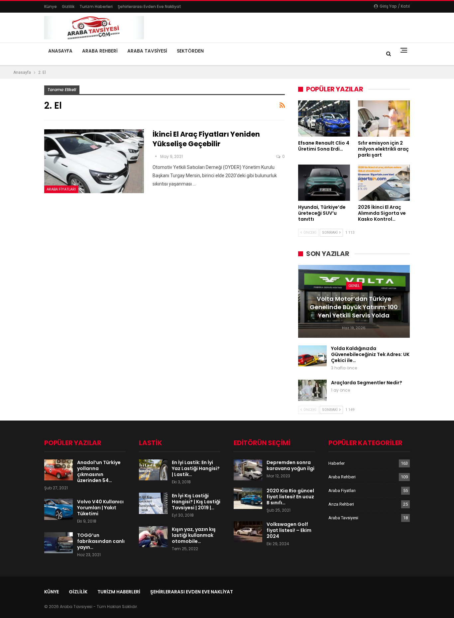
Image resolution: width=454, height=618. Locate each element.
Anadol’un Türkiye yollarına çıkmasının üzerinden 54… (99, 471)
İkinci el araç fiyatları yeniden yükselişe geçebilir (206, 139)
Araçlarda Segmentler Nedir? (366, 382)
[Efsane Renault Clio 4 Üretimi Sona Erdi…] (324, 118)
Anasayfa (60, 51)
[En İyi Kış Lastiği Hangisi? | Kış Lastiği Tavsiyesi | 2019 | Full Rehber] (153, 503)
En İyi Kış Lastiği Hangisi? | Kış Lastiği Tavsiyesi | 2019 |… (196, 501)
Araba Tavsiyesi (147, 51)
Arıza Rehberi (341, 504)
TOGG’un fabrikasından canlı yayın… (101, 541)
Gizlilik (68, 6)
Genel (354, 285)
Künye (50, 6)
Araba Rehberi (100, 51)
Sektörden (190, 51)
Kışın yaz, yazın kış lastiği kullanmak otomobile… (194, 535)
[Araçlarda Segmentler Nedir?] (312, 390)
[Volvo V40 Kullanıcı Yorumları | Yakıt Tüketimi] (58, 509)
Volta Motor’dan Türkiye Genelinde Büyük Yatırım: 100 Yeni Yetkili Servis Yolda (354, 307)
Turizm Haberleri (96, 6)
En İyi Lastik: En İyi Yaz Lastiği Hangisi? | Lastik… (196, 468)
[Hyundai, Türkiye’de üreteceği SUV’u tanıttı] (324, 183)
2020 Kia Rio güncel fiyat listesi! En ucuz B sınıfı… (290, 496)
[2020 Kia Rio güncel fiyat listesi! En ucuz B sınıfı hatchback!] (248, 498)
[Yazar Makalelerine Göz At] (156, 156)
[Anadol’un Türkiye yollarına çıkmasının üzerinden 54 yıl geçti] (58, 470)
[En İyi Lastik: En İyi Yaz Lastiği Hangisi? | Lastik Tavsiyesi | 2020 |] (153, 470)
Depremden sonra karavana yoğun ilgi (290, 465)
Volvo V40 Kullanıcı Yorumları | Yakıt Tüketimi (100, 507)
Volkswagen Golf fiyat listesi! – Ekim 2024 (289, 530)
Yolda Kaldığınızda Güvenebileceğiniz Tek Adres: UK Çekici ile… (370, 354)
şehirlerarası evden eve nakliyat (149, 6)
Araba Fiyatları (61, 189)
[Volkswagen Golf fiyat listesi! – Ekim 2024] (248, 532)
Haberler (336, 463)
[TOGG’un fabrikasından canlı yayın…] (58, 543)
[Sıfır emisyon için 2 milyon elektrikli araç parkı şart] (384, 118)
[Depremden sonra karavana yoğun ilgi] (248, 470)
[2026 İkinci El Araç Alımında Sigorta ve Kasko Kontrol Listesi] (384, 183)
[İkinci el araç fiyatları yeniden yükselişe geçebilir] (94, 161)
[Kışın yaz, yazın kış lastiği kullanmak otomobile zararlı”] (153, 537)
